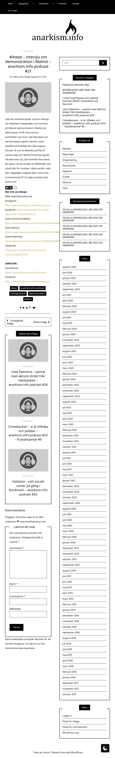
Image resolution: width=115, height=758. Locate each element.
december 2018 (71, 615)
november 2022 (71, 390)
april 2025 (68, 300)
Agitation (67, 171)
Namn (14, 583)
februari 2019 (70, 604)
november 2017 (71, 688)
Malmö (28, 299)
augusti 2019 (69, 570)
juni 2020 (67, 519)
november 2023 (71, 339)
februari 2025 (70, 306)
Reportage (68, 154)
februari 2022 (70, 429)
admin (16, 76)
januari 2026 (69, 278)
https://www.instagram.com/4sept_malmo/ (28, 205)
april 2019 (68, 593)
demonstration (37, 293)
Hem (10, 3)
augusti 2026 (69, 266)
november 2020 (71, 491)
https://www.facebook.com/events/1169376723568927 (33, 232)
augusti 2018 (69, 638)
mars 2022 (68, 424)
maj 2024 (67, 323)
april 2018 (68, 660)
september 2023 (71, 345)
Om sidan (12, 10)
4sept (14, 288)
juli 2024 (67, 317)
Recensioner (69, 165)
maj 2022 (67, 413)
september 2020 (71, 503)
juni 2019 (67, 581)
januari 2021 (69, 480)
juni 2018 (67, 649)
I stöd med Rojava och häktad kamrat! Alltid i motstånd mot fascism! (80, 101)
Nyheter (67, 148)
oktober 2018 (69, 626)
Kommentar (17, 548)
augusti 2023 (69, 351)
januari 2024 (69, 334)
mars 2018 (68, 666)
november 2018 (71, 621)
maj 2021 (67, 469)
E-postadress (17, 596)
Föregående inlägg (15, 322)
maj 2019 (67, 587)
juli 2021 (67, 458)
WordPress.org (71, 732)
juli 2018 (67, 643)
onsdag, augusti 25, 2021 (35, 76)
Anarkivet (43, 3)
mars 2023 (68, 368)
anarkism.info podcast (32, 288)
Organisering (70, 160)
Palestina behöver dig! (76, 84)
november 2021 (71, 441)
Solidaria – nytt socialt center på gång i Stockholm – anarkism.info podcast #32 (28, 487)
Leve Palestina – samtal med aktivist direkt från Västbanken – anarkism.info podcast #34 (28, 378)
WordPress (77, 752)
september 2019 (71, 564)
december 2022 (71, 384)
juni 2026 (67, 272)
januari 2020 (69, 542)
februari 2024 (70, 328)
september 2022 (71, 396)
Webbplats (15, 608)
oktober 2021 (69, 446)
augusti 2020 (69, 508)
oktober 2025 (70, 283)
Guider (76, 3)
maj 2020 (67, 525)
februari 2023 (70, 373)
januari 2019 (69, 609)
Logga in (67, 715)
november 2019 (71, 553)
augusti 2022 (69, 401)
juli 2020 (67, 514)
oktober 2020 (70, 497)
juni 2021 (67, 463)
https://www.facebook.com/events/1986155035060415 (33, 241)
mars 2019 (68, 598)
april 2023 (68, 362)
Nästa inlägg (40, 322)
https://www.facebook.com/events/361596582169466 (33, 223)
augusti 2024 (69, 311)
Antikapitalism (18, 293)
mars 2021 (68, 474)
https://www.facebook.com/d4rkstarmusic (27, 281)
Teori (65, 188)
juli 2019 (67, 576)
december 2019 (71, 548)
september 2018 (71, 632)
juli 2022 (67, 407)
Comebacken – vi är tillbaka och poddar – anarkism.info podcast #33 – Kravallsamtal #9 (28, 432)
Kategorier (24, 3)
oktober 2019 (69, 559)
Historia (67, 182)
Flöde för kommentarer (75, 726)
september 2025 (71, 289)
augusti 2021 (69, 452)
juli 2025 (67, 294)
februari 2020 (70, 536)
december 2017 (71, 683)
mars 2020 (68, 531)
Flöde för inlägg (71, 721)
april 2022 (68, 418)
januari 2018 (69, 677)
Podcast (62, 3)
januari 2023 (69, 379)
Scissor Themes (51, 752)
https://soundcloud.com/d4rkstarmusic (26, 272)
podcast (28, 51)
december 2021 (71, 435)
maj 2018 (67, 654)
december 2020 (71, 486)
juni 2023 (67, 356)
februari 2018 (70, 671)
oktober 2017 (69, 694)
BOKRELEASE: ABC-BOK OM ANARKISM (79, 91)
